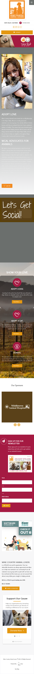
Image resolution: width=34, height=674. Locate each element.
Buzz (21, 664)
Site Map (17, 669)
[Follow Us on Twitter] (16, 27)
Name (4, 478)
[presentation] (15, 424)
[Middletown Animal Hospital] (17, 407)
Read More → (17, 302)
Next (30, 43)
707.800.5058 (26, 23)
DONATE (18, 32)
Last (3, 493)
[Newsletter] (21, 464)
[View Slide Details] (17, 41)
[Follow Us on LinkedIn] (18, 27)
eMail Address (6, 496)
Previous (27, 43)
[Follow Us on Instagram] (21, 27)
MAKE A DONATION (12, 588)
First (3, 486)
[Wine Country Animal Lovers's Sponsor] (17, 536)
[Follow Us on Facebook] (14, 27)
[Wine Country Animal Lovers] (17, 9)
